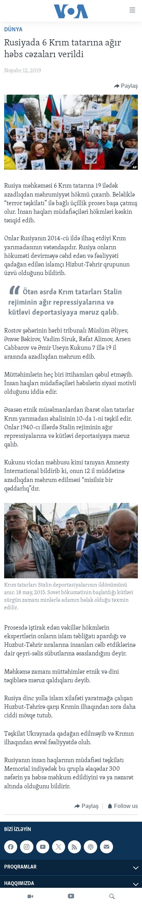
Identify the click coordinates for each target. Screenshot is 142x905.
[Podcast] (90, 846)
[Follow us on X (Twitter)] (58, 846)
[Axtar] (112, 896)
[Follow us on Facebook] (10, 846)
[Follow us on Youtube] (42, 846)
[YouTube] (71, 896)
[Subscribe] (106, 846)
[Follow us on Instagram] (26, 846)
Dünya (13, 30)
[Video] (30, 896)
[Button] (126, 86)
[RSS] (74, 846)
